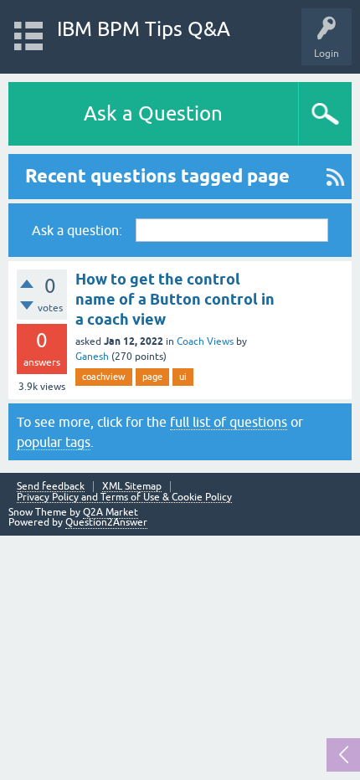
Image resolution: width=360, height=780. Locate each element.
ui (183, 377)
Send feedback (51, 486)
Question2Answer (106, 522)
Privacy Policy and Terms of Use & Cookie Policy (124, 497)
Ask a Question (153, 113)
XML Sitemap (132, 486)
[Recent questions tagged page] (335, 176)
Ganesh (92, 356)
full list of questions (228, 421)
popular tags (53, 441)
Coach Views (205, 341)
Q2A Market (110, 512)
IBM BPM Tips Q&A (143, 29)
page (152, 377)
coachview (104, 377)
